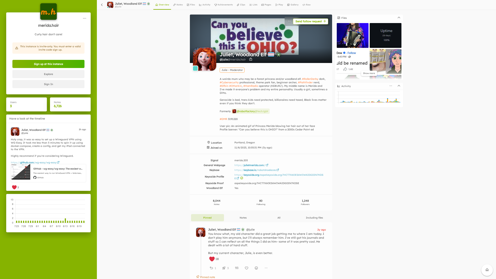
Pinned (207, 217)
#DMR (223, 119)
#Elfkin (224, 85)
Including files (314, 217)
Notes (243, 217)
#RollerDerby (310, 78)
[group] (267, 268)
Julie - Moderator (232, 69)
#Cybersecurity (229, 82)
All (278, 217)
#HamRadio (250, 85)
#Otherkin (235, 85)
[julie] (15, 131)
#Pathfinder (305, 82)
